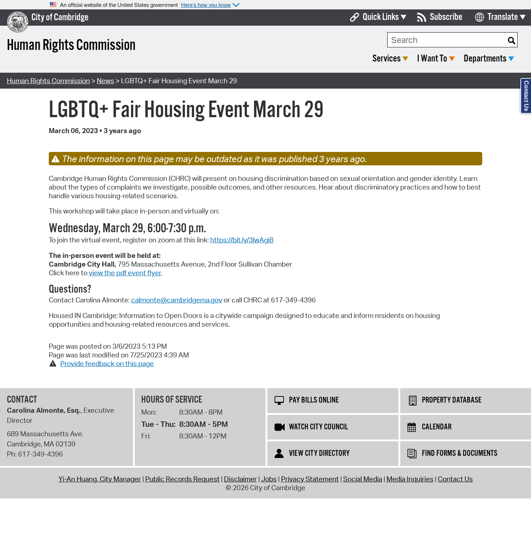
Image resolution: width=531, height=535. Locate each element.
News (105, 80)
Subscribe (446, 17)
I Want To (432, 59)
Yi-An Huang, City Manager (100, 479)
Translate (503, 17)
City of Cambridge (59, 18)
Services (386, 59)
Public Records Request (182, 479)
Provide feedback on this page (107, 363)
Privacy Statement (310, 479)
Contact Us (455, 479)
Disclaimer (240, 479)
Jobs (269, 479)
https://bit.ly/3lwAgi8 (241, 239)
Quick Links (381, 17)
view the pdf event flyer (125, 272)
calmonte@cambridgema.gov (176, 300)
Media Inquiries (410, 479)
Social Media (362, 479)
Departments (485, 59)
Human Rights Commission (48, 80)
